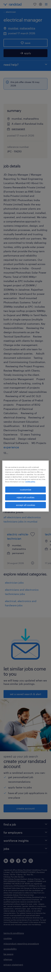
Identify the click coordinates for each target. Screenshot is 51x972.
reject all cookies (25, 497)
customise (25, 489)
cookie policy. (30, 482)
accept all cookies (25, 505)
